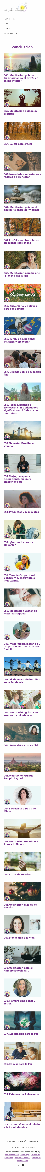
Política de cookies (22, 1158)
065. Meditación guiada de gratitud (21, 112)
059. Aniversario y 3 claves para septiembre (20, 307)
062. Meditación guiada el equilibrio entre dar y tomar (21, 208)
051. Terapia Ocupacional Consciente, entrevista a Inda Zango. (19, 578)
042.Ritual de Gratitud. (18, 875)
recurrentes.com (12, 1155)
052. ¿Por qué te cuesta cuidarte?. (18, 543)
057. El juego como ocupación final (22, 373)
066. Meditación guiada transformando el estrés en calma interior (21, 78)
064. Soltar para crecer (18, 144)
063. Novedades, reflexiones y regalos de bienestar (22, 175)
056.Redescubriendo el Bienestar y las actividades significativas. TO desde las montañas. (21, 409)
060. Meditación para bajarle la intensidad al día (22, 274)
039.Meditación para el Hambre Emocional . (18, 969)
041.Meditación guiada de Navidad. (20, 906)
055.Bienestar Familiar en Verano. (19, 444)
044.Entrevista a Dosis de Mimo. (20, 810)
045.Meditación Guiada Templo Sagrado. (18, 777)
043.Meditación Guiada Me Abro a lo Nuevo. (21, 843)
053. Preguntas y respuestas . (22, 512)
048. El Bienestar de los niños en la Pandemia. (22, 681)
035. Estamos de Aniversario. (22, 1094)
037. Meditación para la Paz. (21, 1034)
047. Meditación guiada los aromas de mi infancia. (21, 714)
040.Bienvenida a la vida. (19, 938)
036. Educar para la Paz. (18, 1064)
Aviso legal (25, 1155)
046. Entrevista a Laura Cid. (21, 745)
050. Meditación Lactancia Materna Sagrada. (20, 612)
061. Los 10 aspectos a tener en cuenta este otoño (21, 241)
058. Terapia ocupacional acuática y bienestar (19, 340)
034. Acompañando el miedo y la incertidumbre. (22, 1126)
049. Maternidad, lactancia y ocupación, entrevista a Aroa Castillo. (22, 647)
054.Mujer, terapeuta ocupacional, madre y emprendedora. (17, 479)
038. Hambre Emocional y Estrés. (19, 1002)
